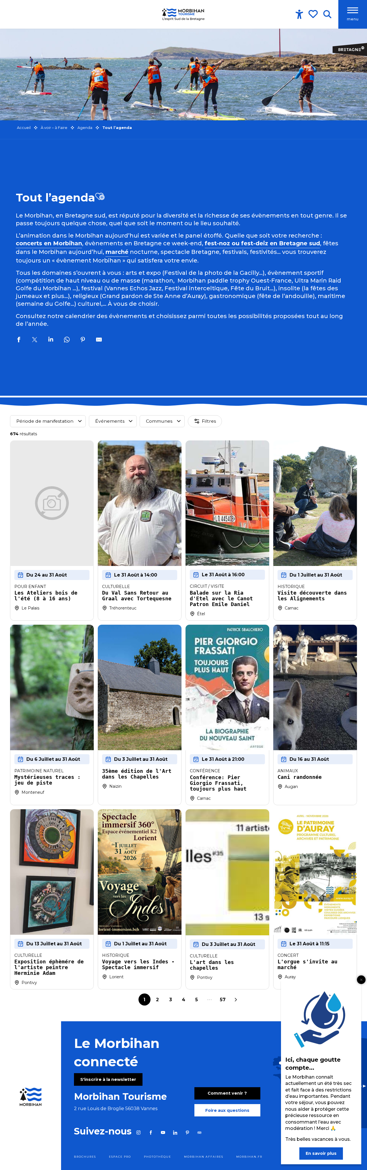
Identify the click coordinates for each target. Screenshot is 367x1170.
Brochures (85, 1156)
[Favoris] (313, 14)
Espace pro (120, 1156)
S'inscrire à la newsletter (108, 1079)
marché (117, 251)
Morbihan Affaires (203, 1156)
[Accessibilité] (299, 14)
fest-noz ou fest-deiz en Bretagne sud (262, 243)
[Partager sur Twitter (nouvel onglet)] (35, 340)
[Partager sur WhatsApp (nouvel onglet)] (67, 340)
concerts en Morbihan (49, 243)
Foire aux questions (227, 1110)
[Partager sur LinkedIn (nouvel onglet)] (51, 340)
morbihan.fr (249, 1156)
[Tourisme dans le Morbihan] (183, 14)
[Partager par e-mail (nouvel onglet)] (99, 340)
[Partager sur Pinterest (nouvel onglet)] (83, 340)
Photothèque (157, 1156)
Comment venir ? (227, 1093)
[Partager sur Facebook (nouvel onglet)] (19, 340)
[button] (327, 14)
